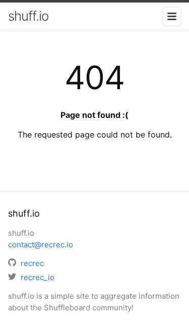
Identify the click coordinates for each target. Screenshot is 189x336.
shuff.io (28, 16)
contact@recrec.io (40, 244)
